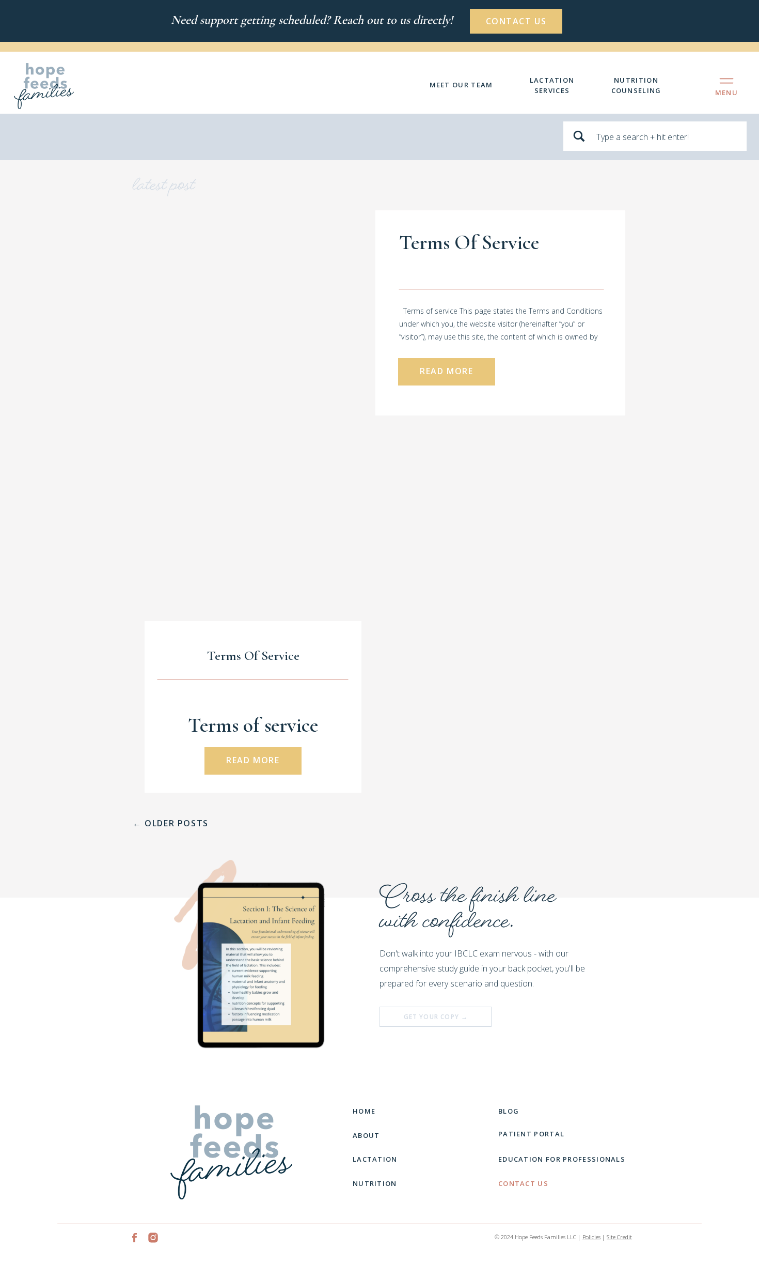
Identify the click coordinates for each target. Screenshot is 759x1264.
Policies (591, 1237)
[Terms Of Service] (287, 313)
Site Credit (619, 1237)
